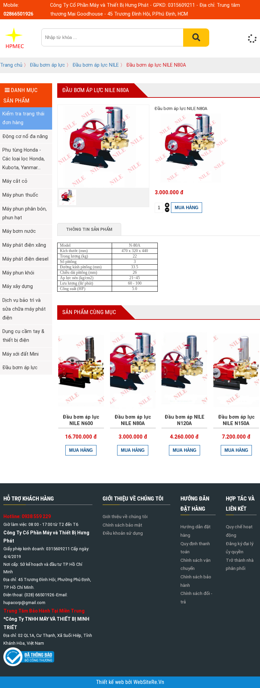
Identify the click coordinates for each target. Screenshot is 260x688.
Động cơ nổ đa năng (25, 136)
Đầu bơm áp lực (48, 65)
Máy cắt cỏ (14, 181)
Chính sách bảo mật (122, 525)
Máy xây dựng (17, 286)
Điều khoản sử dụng (123, 533)
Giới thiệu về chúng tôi (125, 516)
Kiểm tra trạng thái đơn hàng (23, 118)
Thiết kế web (110, 682)
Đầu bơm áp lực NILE (95, 65)
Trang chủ (11, 65)
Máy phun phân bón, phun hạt (24, 213)
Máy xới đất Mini (20, 354)
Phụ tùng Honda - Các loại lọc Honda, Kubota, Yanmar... (23, 158)
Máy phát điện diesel (25, 259)
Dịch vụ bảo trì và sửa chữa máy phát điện (24, 308)
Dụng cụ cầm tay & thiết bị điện (23, 336)
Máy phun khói (18, 272)
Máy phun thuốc (20, 195)
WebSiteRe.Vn (148, 682)
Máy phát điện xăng (24, 245)
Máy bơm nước (19, 231)
